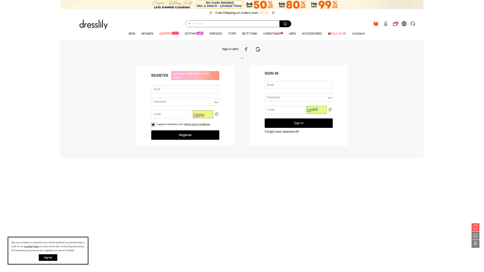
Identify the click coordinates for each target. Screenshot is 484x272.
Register (185, 135)
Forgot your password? (282, 131)
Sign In (298, 123)
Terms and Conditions (197, 124)
